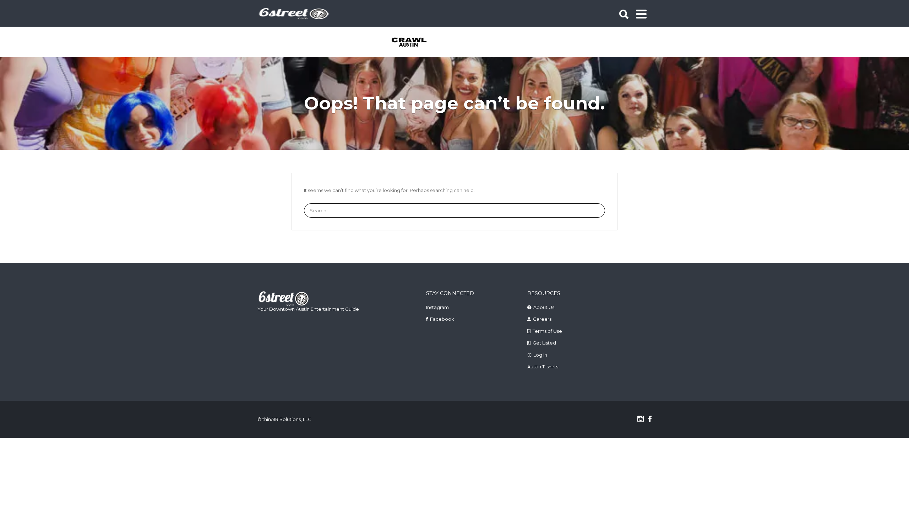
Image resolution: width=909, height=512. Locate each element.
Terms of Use (547, 331)
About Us (543, 307)
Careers (542, 319)
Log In (540, 355)
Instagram (437, 307)
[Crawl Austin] (413, 42)
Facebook (442, 319)
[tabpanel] (413, 42)
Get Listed (544, 343)
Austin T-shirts (542, 366)
